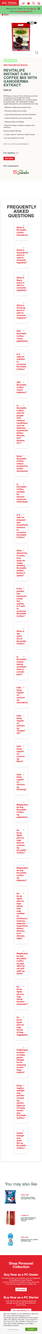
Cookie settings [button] (13, 1329)
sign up (33, 8)
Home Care (25, 1195)
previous (28, 23)
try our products (22, 11)
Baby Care (24, 1237)
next (35, 23)
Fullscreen (37, 53)
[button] (21, 230)
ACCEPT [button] (31, 1329)
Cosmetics (25, 1215)
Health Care (10, 61)
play (32, 23)
